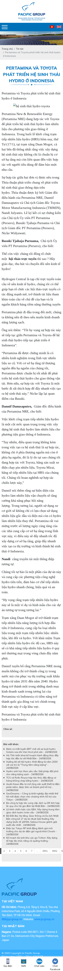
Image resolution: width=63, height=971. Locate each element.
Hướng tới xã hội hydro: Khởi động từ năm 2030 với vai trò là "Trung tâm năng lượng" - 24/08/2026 (31, 764)
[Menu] (5, 27)
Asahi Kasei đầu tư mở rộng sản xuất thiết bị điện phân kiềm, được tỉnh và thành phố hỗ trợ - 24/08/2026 (33, 787)
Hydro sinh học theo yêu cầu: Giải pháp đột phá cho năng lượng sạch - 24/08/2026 (32, 773)
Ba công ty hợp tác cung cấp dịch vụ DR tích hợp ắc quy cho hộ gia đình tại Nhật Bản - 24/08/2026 (33, 804)
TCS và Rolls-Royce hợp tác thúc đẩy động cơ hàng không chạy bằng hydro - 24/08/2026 (31, 779)
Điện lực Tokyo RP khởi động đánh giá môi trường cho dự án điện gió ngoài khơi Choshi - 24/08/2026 (31, 831)
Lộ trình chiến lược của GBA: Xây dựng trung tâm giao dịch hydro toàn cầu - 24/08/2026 (32, 811)
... (37, 850)
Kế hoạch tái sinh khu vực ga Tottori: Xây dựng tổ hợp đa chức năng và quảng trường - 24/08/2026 (31, 840)
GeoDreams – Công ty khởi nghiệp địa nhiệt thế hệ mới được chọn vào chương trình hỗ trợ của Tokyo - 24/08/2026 (32, 796)
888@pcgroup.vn (12, 919)
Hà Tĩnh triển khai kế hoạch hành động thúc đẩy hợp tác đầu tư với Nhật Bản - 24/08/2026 (32, 757)
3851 (45, 850)
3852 (54, 850)
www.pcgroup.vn (44, 919)
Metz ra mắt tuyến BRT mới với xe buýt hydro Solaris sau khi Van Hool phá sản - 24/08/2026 (31, 750)
